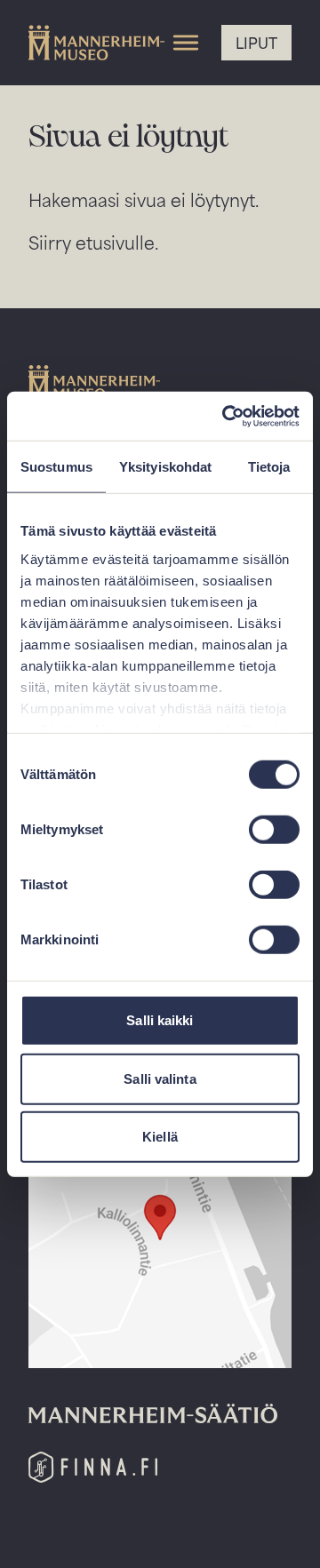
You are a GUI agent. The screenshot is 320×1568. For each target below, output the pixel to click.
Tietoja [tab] (269, 466)
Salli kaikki (159, 1020)
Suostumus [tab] (56, 466)
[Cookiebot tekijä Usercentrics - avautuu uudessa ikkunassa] (226, 415)
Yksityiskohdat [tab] (165, 466)
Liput (256, 42)
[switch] (274, 830)
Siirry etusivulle (91, 242)
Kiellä (160, 1136)
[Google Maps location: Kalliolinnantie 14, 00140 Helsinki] (160, 1226)
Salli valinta (160, 1078)
